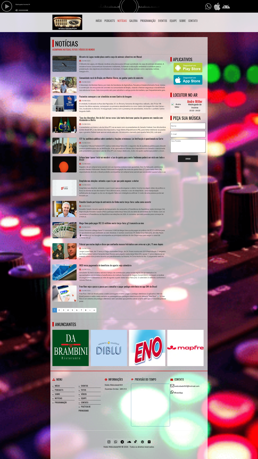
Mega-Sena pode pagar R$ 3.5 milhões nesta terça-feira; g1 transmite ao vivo (111, 223)
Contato (193, 21)
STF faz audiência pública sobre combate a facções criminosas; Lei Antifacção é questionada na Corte (121, 139)
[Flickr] (149, 442)
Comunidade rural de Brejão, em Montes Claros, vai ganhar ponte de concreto (111, 78)
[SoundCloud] (129, 442)
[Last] (94, 310)
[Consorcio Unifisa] (109, 343)
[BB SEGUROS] (147, 343)
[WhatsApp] (115, 442)
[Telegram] (122, 442)
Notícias (122, 21)
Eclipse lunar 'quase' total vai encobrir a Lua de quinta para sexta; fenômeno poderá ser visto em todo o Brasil (121, 158)
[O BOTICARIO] (185, 343)
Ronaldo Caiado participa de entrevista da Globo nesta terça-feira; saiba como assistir (115, 202)
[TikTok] (136, 442)
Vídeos (84, 394)
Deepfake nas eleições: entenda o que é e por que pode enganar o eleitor (109, 181)
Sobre (182, 21)
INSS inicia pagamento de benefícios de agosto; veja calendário (105, 265)
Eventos (162, 21)
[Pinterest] (142, 442)
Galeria (133, 21)
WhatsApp (178, 393)
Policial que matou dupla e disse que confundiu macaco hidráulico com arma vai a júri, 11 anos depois (121, 244)
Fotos (83, 389)
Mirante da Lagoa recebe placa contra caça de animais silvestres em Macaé (110, 57)
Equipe (173, 21)
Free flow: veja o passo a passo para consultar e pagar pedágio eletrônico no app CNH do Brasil (118, 286)
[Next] (90, 310)
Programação (147, 21)
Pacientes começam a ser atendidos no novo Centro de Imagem (105, 96)
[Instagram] (109, 442)
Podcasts (109, 21)
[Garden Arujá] (70, 343)
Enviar (187, 158)
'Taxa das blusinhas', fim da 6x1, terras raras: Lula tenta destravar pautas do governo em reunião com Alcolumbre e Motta (121, 119)
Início (99, 21)
